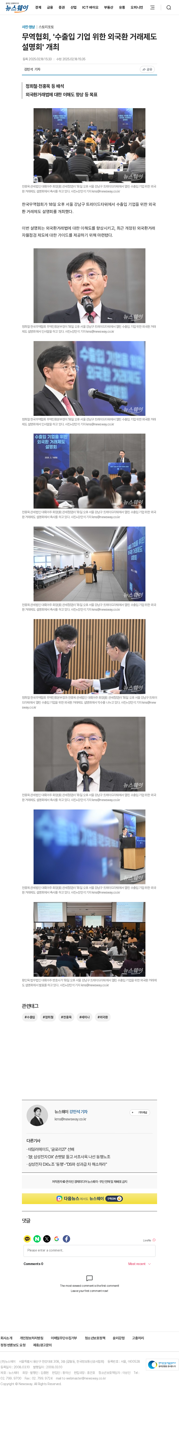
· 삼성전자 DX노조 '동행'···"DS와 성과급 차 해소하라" (67, 1164)
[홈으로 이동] (17, 7)
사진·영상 (28, 27)
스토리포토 (46, 27)
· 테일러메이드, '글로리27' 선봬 (50, 1149)
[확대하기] (89, 111)
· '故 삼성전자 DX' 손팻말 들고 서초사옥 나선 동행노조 (68, 1156)
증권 (62, 7)
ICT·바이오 (90, 7)
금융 (50, 7)
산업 (74, 7)
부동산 (109, 7)
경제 (38, 7)
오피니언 (137, 7)
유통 (122, 7)
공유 (149, 69)
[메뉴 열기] (152, 7)
